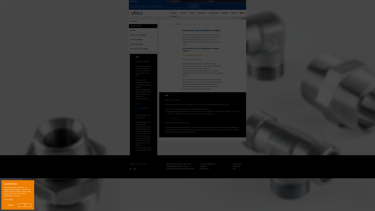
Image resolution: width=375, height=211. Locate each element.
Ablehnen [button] (11, 205)
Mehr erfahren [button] (8, 199)
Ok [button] (25, 205)
